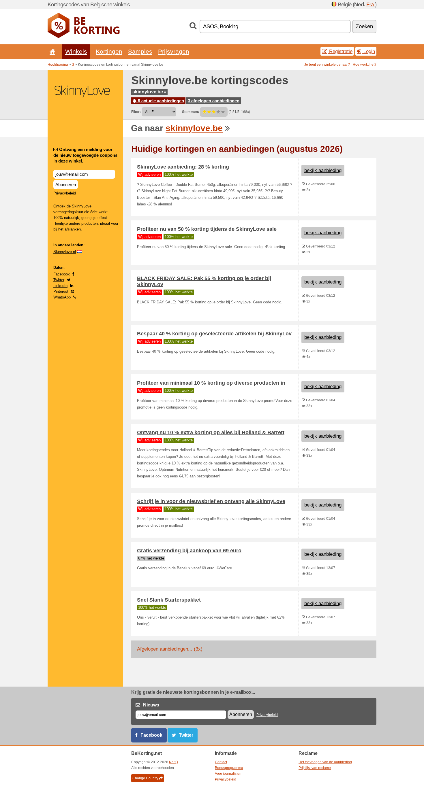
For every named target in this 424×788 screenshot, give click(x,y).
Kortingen (109, 51)
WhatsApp (62, 297)
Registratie (340, 51)
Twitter (58, 280)
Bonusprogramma (229, 768)
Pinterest (60, 291)
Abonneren (65, 184)
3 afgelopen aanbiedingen (213, 100)
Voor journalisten (228, 774)
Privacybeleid (64, 193)
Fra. (370, 4)
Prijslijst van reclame (315, 768)
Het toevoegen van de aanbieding (325, 762)
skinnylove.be (147, 91)
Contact (221, 762)
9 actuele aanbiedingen (160, 100)
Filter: (136, 112)
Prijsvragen (173, 51)
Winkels (76, 51)
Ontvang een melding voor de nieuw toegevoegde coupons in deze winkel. (85, 155)
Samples (140, 51)
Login (368, 51)
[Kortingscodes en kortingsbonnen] (84, 37)
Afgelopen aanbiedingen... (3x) (169, 649)
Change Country (145, 778)
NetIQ (173, 762)
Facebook (61, 274)
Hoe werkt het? (364, 65)
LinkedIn (60, 286)
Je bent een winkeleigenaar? (327, 65)
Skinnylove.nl (64, 252)
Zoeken (364, 26)
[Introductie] (51, 51)
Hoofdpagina (58, 65)
